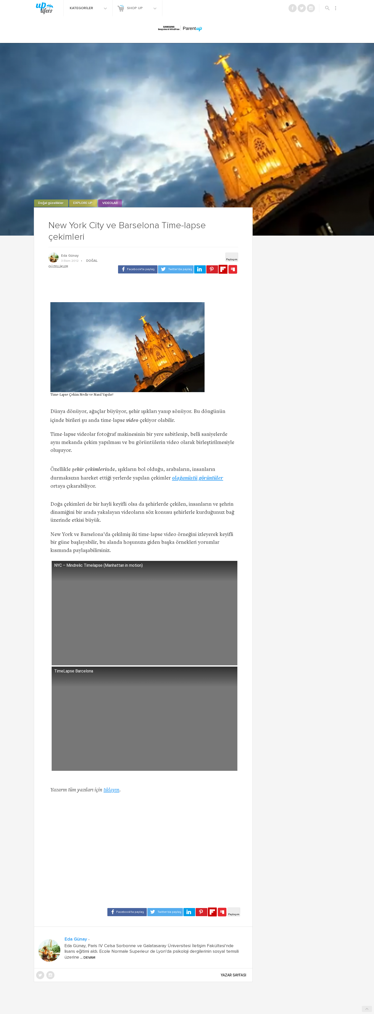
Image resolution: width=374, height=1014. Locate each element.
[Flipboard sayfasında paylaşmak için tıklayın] (223, 269)
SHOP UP (135, 8)
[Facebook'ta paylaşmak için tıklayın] (137, 269)
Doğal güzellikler (51, 203)
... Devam (87, 957)
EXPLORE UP (83, 203)
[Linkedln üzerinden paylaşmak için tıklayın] (200, 269)
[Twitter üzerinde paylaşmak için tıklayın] (176, 269)
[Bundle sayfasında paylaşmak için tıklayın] (233, 269)
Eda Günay (70, 255)
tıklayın (111, 790)
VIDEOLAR (110, 203)
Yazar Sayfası (233, 975)
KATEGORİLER (82, 8)
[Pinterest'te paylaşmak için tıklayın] (212, 269)
